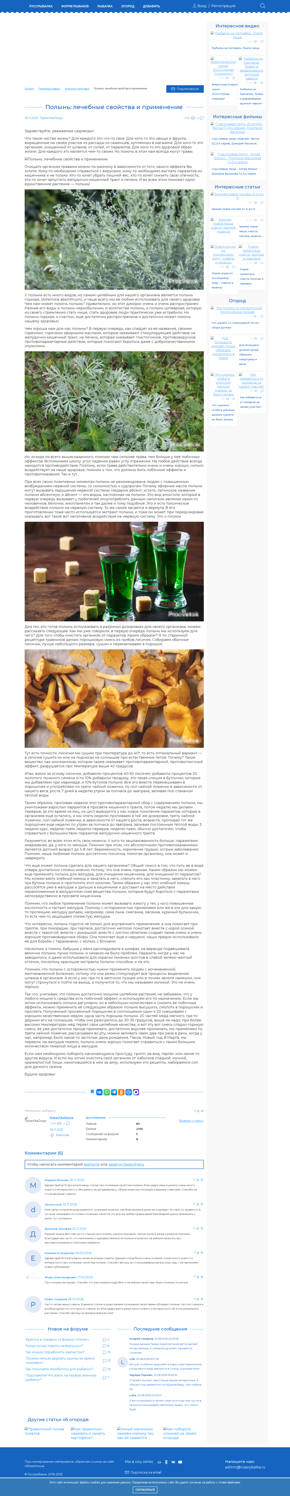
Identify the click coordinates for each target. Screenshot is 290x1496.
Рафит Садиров (56, 1299)
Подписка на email (145, 1472)
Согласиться (145, 1489)
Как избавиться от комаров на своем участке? (251, 402)
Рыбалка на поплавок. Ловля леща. (236, 48)
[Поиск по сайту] (262, 5)
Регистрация (223, 6)
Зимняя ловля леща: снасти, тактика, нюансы (250, 231)
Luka (132, 1395)
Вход (202, 6)
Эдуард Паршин (140, 1374)
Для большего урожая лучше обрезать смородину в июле (249, 354)
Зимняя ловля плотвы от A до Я (233, 208)
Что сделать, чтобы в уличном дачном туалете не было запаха (223, 412)
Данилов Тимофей (58, 1228)
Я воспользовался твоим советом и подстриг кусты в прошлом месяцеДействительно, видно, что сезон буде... (165, 1405)
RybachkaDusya (61, 1117)
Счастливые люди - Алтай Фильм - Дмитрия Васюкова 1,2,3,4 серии (235, 171)
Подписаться (188, 89)
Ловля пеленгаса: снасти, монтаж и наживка (251, 276)
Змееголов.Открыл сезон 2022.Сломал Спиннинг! (224, 91)
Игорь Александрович (61, 1277)
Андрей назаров (141, 1338)
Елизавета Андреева (60, 1253)
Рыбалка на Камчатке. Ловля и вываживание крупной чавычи (251, 96)
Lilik (132, 1358)
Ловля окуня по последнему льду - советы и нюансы (222, 280)
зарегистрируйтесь (126, 1164)
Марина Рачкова (57, 1180)
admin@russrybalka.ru (245, 1467)
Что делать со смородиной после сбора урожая (235, 325)
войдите (91, 1164)
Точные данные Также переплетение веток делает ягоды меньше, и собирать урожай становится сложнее (163, 1348)
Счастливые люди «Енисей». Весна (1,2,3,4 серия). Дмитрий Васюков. (235, 141)
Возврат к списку (191, 1121)
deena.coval (53, 1204)
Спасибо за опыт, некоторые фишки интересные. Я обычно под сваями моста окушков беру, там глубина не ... (165, 1384)
